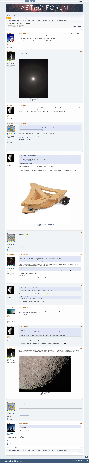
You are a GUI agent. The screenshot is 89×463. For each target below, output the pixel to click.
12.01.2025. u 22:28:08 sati (24, 51)
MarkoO (11, 307)
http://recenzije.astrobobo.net (32, 277)
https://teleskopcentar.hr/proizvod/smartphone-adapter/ (69, 107)
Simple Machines (14, 460)
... (14, 30)
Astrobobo (11, 254)
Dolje (8, 29)
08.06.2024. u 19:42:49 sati (23, 33)
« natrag (75, 26)
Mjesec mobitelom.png (46, 392)
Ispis (81, 29)
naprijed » (80, 26)
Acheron (11, 123)
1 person (20, 141)
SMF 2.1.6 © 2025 (8, 460)
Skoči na (63, 452)
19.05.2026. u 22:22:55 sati (23, 400)
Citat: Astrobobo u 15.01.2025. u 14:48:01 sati (29, 287)
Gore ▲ (82, 460)
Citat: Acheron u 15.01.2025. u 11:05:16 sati (28, 155)
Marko (10, 105)
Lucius (10, 51)
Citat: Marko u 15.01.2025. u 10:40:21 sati (28, 126)
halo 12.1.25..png (34, 98)
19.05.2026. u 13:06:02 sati (24, 348)
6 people (20, 396)
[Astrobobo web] (7, 271)
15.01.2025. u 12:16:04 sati (24, 152)
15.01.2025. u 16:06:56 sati (23, 284)
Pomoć (73, 460)
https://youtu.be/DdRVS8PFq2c (25, 137)
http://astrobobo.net (22, 277)
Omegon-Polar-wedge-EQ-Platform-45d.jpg (46, 224)
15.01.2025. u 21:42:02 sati (23, 307)
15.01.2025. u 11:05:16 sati (23, 123)
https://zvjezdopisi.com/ (24, 149)
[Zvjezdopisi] (7, 140)
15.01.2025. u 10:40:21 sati (23, 105)
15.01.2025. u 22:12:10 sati (23, 326)
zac (9, 423)
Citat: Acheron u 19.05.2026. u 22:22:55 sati (28, 425)
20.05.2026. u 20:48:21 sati (23, 423)
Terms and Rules (77, 460)
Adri (10, 33)
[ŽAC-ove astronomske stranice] (7, 440)
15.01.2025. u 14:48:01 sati (23, 254)
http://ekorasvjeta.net (42, 277)
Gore (8, 447)
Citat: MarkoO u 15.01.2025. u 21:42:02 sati (28, 329)
